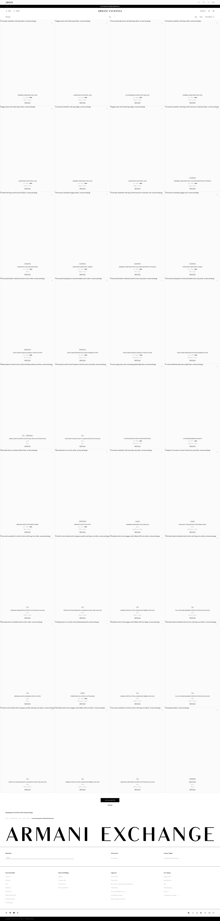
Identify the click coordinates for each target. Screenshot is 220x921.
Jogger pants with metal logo (82, 95)
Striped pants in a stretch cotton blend (82, 696)
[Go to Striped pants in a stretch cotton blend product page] (82, 656)
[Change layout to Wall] (114, 17)
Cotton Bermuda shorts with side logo (137, 95)
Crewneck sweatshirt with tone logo (137, 524)
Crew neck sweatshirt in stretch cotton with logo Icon (27, 610)
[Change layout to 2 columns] (105, 17)
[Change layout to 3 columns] (110, 17)
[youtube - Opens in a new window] (14, 913)
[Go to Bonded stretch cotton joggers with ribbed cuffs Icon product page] (137, 570)
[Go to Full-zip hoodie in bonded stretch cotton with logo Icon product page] (192, 570)
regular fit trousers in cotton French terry (192, 524)
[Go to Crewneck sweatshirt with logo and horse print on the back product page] (192, 140)
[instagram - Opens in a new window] (6, 913)
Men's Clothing (26, 818)
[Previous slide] (11, 6)
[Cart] (213, 11)
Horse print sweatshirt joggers (82, 267)
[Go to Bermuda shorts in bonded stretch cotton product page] (27, 656)
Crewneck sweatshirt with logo (27, 95)
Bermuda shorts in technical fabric (27, 524)
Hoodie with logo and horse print (27, 267)
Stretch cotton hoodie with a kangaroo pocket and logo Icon (83, 610)
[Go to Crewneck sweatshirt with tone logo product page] (137, 484)
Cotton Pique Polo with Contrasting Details (137, 438)
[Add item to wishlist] (52, 23)
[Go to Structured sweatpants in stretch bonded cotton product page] (82, 312)
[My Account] (209, 11)
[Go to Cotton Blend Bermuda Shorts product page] (192, 398)
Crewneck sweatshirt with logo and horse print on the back (192, 181)
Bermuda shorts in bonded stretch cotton (27, 696)
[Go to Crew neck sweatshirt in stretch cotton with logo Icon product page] (27, 570)
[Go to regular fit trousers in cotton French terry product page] (192, 484)
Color (201, 17)
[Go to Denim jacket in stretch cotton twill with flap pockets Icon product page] (27, 398)
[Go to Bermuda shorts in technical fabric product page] (27, 484)
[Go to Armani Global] (9, 2)
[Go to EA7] (208, 2)
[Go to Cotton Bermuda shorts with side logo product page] (137, 55)
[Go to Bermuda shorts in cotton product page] (82, 484)
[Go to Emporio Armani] (203, 2)
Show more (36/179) (110, 800)
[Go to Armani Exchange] (213, 2)
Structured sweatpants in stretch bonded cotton (82, 352)
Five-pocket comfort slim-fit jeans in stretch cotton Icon (82, 438)
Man (20, 818)
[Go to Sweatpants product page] (192, 741)
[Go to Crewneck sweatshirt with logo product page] (27, 55)
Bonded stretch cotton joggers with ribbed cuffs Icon (137, 610)
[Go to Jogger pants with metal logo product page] (82, 55)
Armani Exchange (13, 818)
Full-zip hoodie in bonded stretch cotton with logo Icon (192, 610)
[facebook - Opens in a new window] (10, 913)
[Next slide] (14, 6)
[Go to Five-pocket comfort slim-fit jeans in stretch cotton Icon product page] (82, 398)
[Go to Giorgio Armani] (199, 2)
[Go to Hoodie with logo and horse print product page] (27, 226)
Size (196, 17)
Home (7, 818)
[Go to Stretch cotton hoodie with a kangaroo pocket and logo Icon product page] (82, 570)
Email (8, 857)
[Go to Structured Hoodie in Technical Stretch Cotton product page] (27, 312)
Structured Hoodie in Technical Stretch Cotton (27, 352)
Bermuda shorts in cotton (82, 524)
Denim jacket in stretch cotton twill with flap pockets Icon (27, 438)
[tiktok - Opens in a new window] (18, 913)
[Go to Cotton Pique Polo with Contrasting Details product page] (137, 398)
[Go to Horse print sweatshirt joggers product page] (82, 226)
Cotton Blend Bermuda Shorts (192, 438)
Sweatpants (192, 782)
